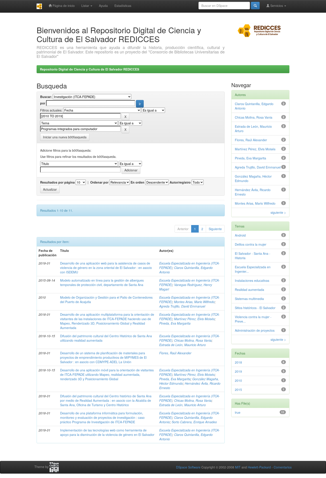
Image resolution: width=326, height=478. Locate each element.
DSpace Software (188, 467)
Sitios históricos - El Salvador (255, 308)
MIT (238, 467)
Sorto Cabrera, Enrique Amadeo (194, 422)
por (42, 103)
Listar (85, 5)
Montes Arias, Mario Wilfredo (194, 302)
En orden (137, 182)
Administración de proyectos (255, 330)
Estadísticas (122, 5)
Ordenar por (99, 182)
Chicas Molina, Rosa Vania (193, 340)
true (237, 412)
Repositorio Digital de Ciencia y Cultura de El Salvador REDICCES (89, 69)
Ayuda (103, 5)
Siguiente (215, 229)
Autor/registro (180, 182)
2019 (238, 371)
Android (240, 235)
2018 (238, 362)
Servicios (276, 5)
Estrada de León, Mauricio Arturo (182, 345)
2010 (238, 380)
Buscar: (46, 96)
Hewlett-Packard (259, 467)
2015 (238, 389)
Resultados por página (57, 182)
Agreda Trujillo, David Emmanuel (182, 306)
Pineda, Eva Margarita (174, 323)
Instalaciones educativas (252, 280)
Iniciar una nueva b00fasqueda (64, 137)
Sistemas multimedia (249, 298)
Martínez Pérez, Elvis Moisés (194, 319)
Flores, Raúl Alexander (175, 353)
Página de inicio (63, 5)
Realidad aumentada (249, 289)
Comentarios (283, 467)
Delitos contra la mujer (250, 244)
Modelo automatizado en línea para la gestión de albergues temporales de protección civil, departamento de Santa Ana (102, 282)
